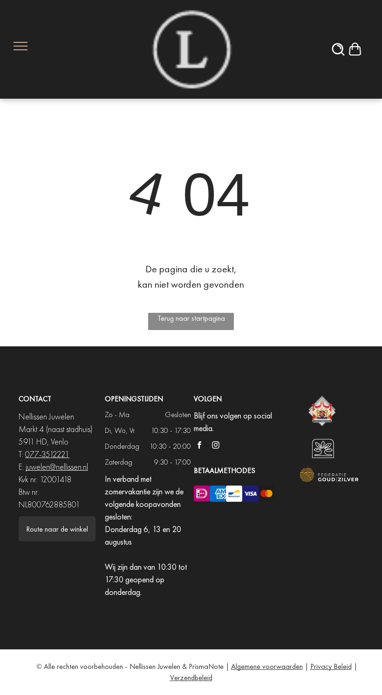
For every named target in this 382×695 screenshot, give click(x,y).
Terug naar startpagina (191, 318)
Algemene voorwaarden (267, 666)
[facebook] (199, 446)
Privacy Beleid (331, 666)
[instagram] (216, 446)
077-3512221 (47, 454)
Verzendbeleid (191, 677)
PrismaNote (206, 666)
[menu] (20, 46)
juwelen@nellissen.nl (57, 466)
